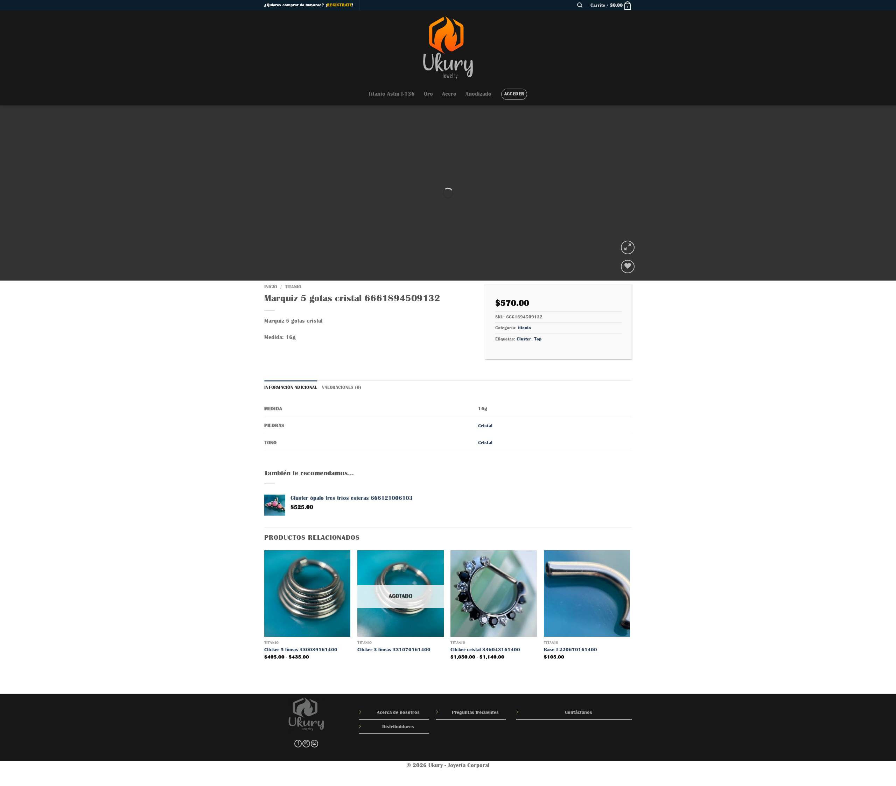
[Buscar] (579, 5)
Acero (449, 94)
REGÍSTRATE (339, 5)
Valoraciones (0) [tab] (341, 387)
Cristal (485, 425)
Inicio (270, 286)
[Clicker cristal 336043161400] (493, 593)
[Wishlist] (628, 267)
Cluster (524, 339)
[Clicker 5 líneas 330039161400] (307, 593)
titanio (293, 286)
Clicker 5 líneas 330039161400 (300, 649)
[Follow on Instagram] (306, 744)
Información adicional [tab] (290, 387)
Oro (428, 94)
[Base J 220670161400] (587, 593)
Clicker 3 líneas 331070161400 (393, 649)
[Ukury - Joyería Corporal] (448, 47)
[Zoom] (628, 247)
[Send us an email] (314, 744)
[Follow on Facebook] (298, 744)
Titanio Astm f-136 (391, 94)
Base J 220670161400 (570, 649)
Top (537, 339)
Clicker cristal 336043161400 (485, 649)
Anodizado (478, 94)
